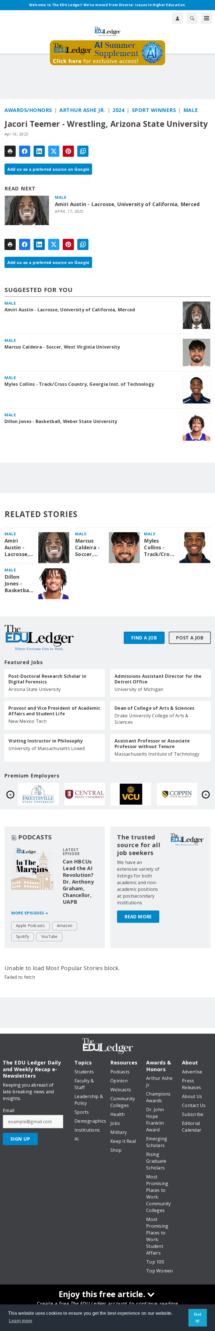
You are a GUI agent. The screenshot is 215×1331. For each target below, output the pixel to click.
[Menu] (206, 18)
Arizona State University (34, 689)
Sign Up (20, 1139)
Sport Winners (154, 110)
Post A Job (190, 638)
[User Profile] (177, 18)
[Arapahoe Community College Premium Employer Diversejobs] (182, 794)
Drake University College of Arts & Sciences (151, 719)
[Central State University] (43, 794)
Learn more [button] (20, 1320)
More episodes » (29, 913)
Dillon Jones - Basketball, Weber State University (60, 421)
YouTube (49, 936)
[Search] (192, 18)
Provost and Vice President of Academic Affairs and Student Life (54, 710)
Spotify (22, 936)
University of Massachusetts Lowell (46, 748)
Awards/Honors (28, 110)
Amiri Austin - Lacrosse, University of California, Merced (127, 204)
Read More (138, 917)
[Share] (24, 151)
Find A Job (144, 638)
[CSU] (136, 794)
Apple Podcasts (30, 925)
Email (8, 1110)
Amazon (65, 925)
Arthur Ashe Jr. (82, 110)
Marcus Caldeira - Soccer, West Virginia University (62, 347)
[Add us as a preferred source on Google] (82, 151)
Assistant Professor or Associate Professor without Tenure (152, 743)
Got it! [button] (197, 1317)
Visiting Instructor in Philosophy (45, 741)
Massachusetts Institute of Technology (156, 754)
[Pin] (68, 151)
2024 (118, 110)
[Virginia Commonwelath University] (89, 794)
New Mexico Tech (27, 721)
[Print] (10, 151)
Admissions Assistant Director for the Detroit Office (158, 679)
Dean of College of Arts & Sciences (154, 708)
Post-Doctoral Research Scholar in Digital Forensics (47, 679)
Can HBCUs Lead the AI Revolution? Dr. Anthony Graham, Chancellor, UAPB (78, 881)
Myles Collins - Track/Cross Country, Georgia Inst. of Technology (79, 384)
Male (190, 110)
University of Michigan (138, 689)
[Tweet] (53, 151)
